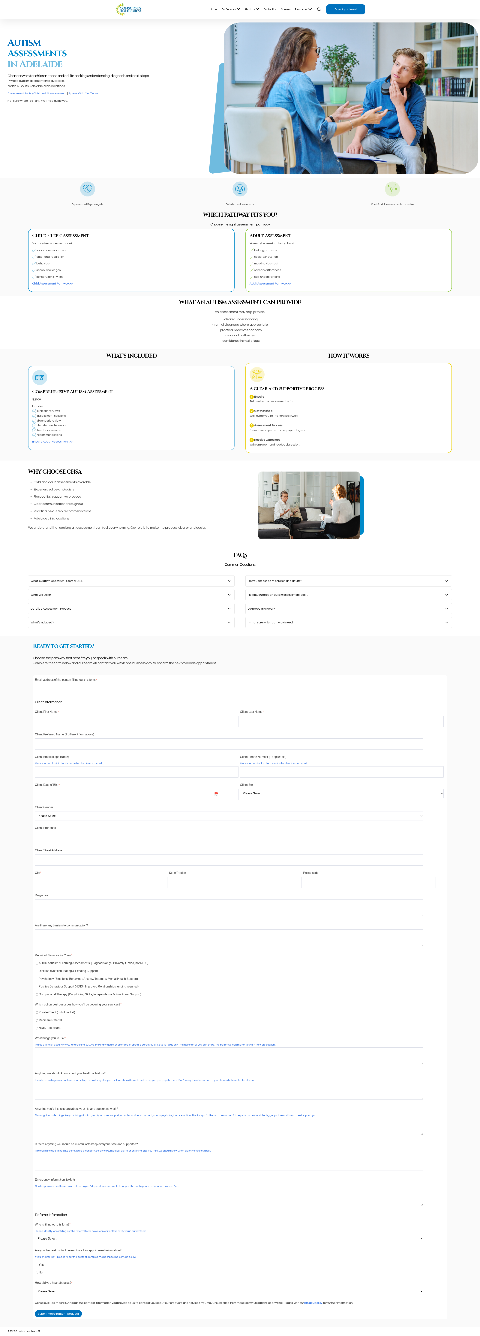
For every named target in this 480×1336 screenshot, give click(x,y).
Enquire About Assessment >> (52, 441)
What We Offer (41, 594)
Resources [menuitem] (301, 9)
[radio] (239, 1012)
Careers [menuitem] (285, 9)
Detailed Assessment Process (51, 608)
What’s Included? (42, 622)
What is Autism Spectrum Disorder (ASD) (57, 580)
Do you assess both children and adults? (275, 580)
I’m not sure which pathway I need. (270, 622)
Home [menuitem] (213, 9)
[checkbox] (239, 979)
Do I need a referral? (261, 608)
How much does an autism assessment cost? (278, 594)
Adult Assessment (54, 93)
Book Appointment (346, 9)
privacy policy (313, 1302)
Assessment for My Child (24, 93)
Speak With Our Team (83, 93)
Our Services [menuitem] (228, 9)
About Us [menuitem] (249, 9)
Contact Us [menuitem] (270, 9)
